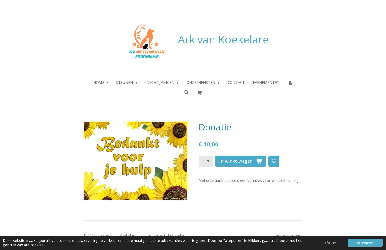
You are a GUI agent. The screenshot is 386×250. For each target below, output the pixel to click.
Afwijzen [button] (330, 243)
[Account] (290, 82)
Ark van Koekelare (223, 39)
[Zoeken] (186, 92)
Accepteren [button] (365, 243)
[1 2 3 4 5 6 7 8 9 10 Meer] (206, 161)
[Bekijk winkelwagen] (199, 92)
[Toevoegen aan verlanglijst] (273, 161)
